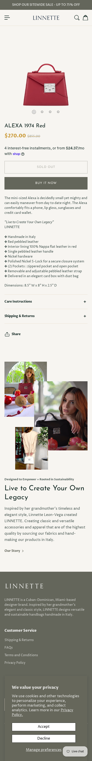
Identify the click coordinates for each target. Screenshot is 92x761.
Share (16, 334)
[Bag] (85, 18)
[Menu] (7, 17)
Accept (44, 726)
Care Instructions (18, 301)
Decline (43, 738)
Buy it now (46, 183)
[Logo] (46, 18)
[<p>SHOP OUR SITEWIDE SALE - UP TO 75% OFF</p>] (46, 4)
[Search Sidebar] (76, 18)
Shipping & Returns (19, 316)
